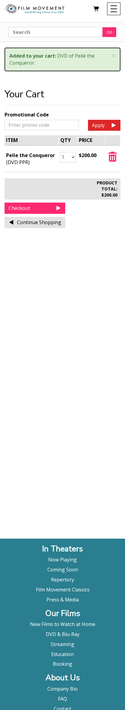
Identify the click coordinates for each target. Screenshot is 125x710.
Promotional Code (27, 114)
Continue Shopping (39, 222)
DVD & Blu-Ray (62, 634)
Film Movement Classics (63, 589)
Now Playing (62, 559)
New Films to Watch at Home (62, 624)
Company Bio (62, 688)
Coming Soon (62, 569)
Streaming (62, 644)
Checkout (19, 208)
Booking (62, 664)
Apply (98, 125)
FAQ (62, 698)
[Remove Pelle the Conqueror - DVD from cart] (112, 158)
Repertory (62, 579)
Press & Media (62, 599)
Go (109, 32)
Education (62, 654)
